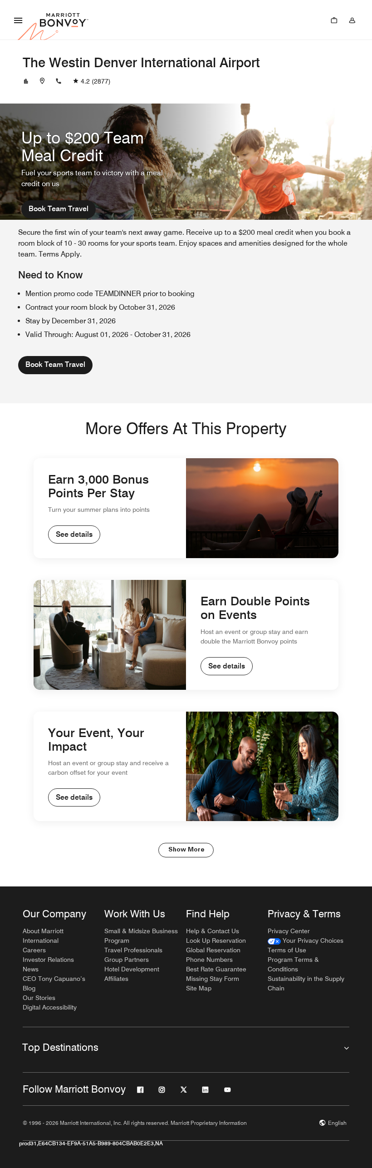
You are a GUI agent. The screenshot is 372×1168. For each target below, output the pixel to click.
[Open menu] (18, 20)
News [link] (31, 969)
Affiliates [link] (116, 978)
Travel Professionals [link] (133, 950)
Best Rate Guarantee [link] (216, 969)
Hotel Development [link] (131, 969)
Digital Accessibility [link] (50, 1007)
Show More (186, 850)
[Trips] (333, 20)
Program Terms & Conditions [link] (293, 964)
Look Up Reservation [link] (216, 940)
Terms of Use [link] (287, 950)
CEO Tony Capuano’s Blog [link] (54, 983)
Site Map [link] (198, 988)
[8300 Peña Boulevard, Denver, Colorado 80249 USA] (42, 81)
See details (74, 534)
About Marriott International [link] (43, 935)
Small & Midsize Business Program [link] (141, 935)
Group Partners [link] (126, 959)
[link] (305, 940)
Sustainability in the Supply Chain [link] (306, 983)
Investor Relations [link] (48, 959)
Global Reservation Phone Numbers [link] (213, 954)
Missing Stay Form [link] (212, 978)
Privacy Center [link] (289, 931)
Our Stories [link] (39, 997)
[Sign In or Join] (352, 20)
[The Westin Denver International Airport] (26, 81)
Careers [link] (34, 950)
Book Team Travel (58, 208)
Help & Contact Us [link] (212, 931)
